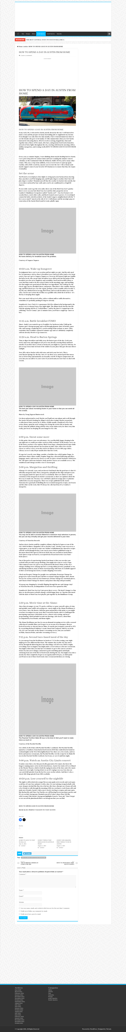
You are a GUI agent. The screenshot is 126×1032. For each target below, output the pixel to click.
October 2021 (19, 1023)
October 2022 (19, 1010)
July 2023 (18, 1005)
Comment (22, 874)
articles (25, 46)
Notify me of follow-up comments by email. (34, 911)
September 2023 (20, 1001)
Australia (59, 33)
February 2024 (19, 993)
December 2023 (19, 997)
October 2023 (19, 1000)
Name (21, 890)
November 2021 (19, 1021)
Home (18, 34)
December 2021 (19, 1020)
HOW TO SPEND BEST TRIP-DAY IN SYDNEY (65, 863)
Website (21, 902)
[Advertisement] (76, 17)
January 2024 (19, 995)
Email (21, 896)
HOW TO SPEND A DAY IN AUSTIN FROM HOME (33, 857)
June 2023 (18, 1006)
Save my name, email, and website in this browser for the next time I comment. (45, 908)
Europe (28, 33)
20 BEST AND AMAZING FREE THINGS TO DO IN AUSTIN (64, 842)
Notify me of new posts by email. (31, 914)
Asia (23, 33)
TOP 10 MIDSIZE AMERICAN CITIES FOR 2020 (29, 863)
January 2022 (19, 1018)
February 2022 (19, 1016)
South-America (51, 33)
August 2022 (19, 1011)
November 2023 (19, 998)
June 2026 (18, 990)
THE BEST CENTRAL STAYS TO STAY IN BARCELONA (45, 40)
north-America (41, 33)
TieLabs (108, 1029)
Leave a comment (26, 55)
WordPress (93, 1029)
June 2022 (18, 1015)
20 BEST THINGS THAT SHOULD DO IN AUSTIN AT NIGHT (46, 842)
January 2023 (19, 1008)
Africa (33, 33)
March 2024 (18, 992)
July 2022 (18, 1013)
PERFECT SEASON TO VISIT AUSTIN (42, 810)
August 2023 (19, 1003)
